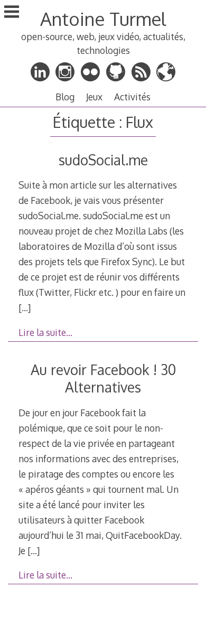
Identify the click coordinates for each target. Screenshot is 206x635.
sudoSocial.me (103, 160)
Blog (64, 96)
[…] (24, 307)
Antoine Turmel (103, 18)
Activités (132, 96)
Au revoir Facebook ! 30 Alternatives (103, 378)
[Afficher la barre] (11, 12)
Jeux (94, 96)
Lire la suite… (45, 332)
